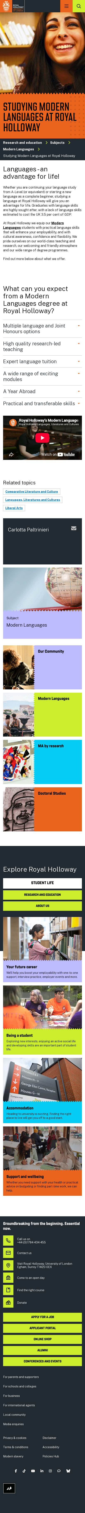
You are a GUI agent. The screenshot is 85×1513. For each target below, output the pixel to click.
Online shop (43, 1339)
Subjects (57, 143)
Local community (14, 1414)
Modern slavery (13, 1456)
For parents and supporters (21, 1377)
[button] (16, 1471)
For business (11, 1395)
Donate (22, 1302)
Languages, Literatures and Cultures (32, 499)
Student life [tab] (42, 883)
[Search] (79, 6)
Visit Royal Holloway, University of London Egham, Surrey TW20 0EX (44, 1265)
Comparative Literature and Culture (31, 491)
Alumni (42, 1350)
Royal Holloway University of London (12, 6)
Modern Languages (18, 149)
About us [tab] (42, 906)
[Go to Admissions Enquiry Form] (74, 533)
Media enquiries (13, 1424)
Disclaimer (49, 1438)
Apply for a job (42, 1317)
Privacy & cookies (14, 1438)
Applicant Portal (43, 1328)
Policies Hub (50, 1456)
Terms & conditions (15, 1447)
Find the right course (30, 1290)
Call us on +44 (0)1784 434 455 (31, 1240)
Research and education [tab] (42, 895)
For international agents (19, 1405)
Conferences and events (42, 1361)
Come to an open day (31, 1278)
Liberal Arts (14, 508)
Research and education (22, 143)
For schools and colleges (19, 1386)
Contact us (24, 1253)
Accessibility (50, 1447)
